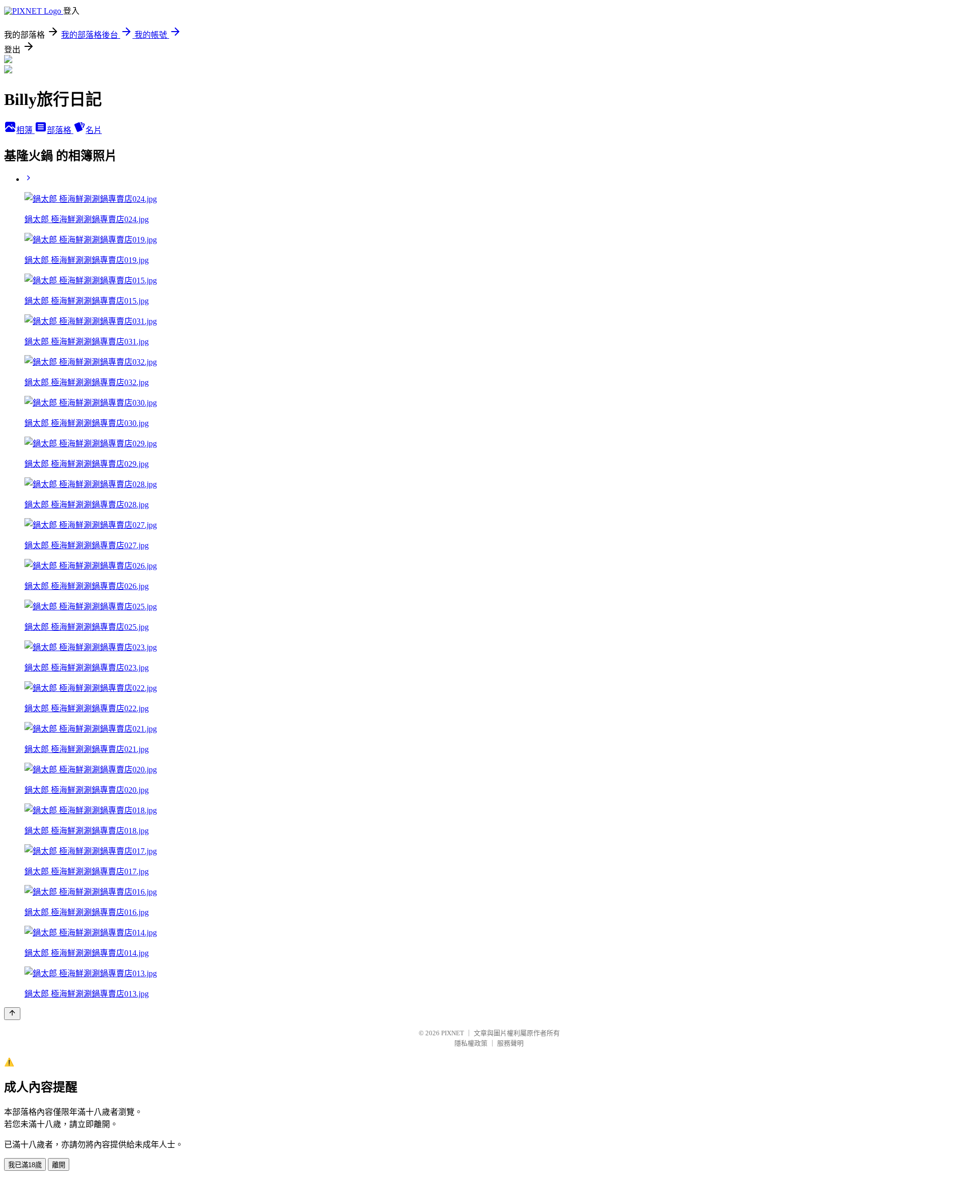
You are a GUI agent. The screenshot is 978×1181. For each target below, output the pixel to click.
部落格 (60, 130)
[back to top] (12, 1013)
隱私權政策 (470, 1043)
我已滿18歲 (25, 1165)
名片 (94, 130)
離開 (58, 1165)
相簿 (25, 130)
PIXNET (452, 1033)
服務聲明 (510, 1043)
